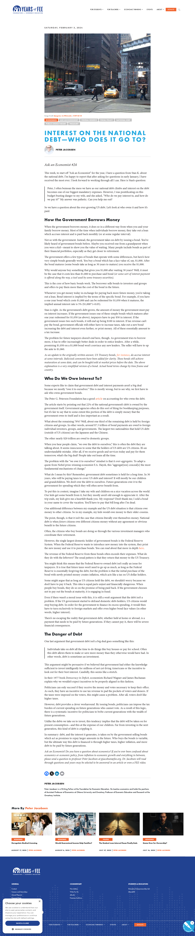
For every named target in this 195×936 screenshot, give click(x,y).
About (159, 9)
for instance (123, 355)
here (141, 548)
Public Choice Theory (56, 124)
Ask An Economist (69, 120)
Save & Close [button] (22, 923)
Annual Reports (17, 895)
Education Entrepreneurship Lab (139, 889)
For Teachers (113, 9)
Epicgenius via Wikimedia (63, 116)
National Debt (123, 120)
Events (150, 9)
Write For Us (74, 892)
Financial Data (16, 898)
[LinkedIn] (57, 773)
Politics (106, 839)
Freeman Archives (76, 898)
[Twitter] (52, 773)
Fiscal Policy (106, 120)
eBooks (72, 895)
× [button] (39, 901)
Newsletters (74, 889)
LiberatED (131, 892)
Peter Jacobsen (65, 149)
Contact (14, 889)
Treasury (74, 124)
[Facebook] (46, 773)
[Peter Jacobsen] (49, 149)
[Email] (62, 773)
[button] (22, 929)
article (99, 399)
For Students (96, 9)
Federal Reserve (89, 120)
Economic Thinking (133, 9)
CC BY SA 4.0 (77, 116)
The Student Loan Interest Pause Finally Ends (118, 843)
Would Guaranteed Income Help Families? (73, 843)
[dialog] (22, 916)
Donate (171, 9)
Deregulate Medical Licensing (24, 843)
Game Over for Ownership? (155, 843)
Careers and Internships (19, 892)
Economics (51, 120)
